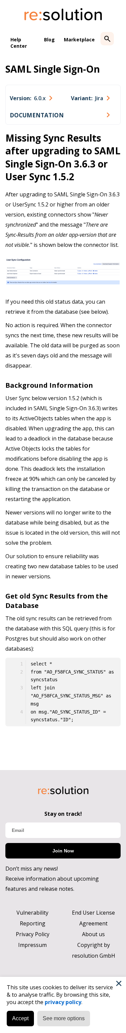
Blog (49, 39)
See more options (64, 1018)
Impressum (32, 945)
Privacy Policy (32, 934)
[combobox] (31, 98)
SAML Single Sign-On (52, 69)
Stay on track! (63, 813)
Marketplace (79, 39)
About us (93, 934)
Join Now (63, 850)
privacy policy (63, 1002)
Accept (20, 1018)
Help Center (18, 42)
